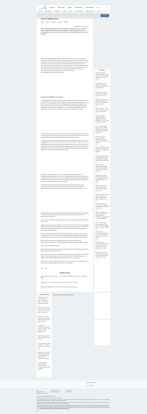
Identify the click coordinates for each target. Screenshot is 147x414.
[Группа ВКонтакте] (87, 386)
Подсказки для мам (90, 11)
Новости (70, 7)
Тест (98, 7)
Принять (105, 15)
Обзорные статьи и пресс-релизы (42, 393)
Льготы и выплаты (79, 11)
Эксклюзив (52, 7)
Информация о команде (55, 390)
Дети (99, 11)
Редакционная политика (41, 391)
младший (53, 22)
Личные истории (90, 7)
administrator (85, 26)
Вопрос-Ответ (61, 7)
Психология (57, 11)
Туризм (64, 11)
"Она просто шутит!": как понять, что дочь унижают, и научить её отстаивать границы (59, 283)
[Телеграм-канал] (89, 386)
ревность (60, 22)
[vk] (43, 268)
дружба (47, 22)
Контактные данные (69, 391)
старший (66, 22)
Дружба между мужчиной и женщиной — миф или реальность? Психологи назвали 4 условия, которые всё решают (64, 277)
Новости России (79, 7)
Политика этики (68, 390)
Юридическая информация (55, 391)
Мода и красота (48, 11)
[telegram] (46, 268)
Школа (70, 11)
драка (42, 22)
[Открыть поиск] (107, 7)
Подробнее (67, 403)
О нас (38, 390)
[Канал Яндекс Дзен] (92, 386)
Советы (40, 11)
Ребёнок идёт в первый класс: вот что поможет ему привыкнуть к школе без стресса (59, 287)
